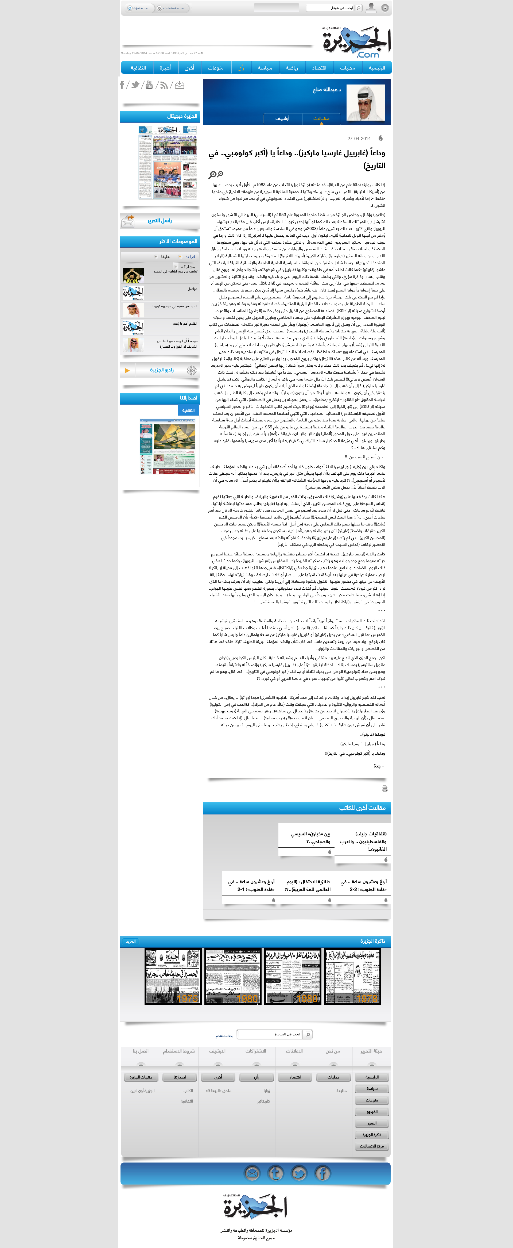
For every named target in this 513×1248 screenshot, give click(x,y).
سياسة (372, 1088)
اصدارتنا (180, 1076)
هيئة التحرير (371, 1050)
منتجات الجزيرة (141, 1076)
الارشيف (217, 1050)
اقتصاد (295, 1076)
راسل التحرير (160, 220)
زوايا (267, 1090)
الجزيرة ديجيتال (182, 115)
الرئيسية (377, 67)
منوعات (372, 1099)
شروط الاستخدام (179, 1050)
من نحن (333, 1050)
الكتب (188, 1090)
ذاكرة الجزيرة (373, 940)
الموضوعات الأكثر (178, 240)
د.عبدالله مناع (327, 89)
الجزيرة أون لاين (142, 1090)
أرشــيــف (282, 118)
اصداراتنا (188, 397)
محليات (334, 1076)
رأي (256, 1076)
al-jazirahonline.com (173, 8)
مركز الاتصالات (372, 1145)
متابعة (342, 1090)
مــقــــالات (321, 118)
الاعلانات (294, 1050)
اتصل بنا (141, 1050)
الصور (372, 1122)
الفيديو (372, 1111)
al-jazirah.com (140, 8)
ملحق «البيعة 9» (218, 1090)
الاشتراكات (256, 1050)
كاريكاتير (263, 1100)
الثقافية (188, 410)
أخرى (189, 67)
